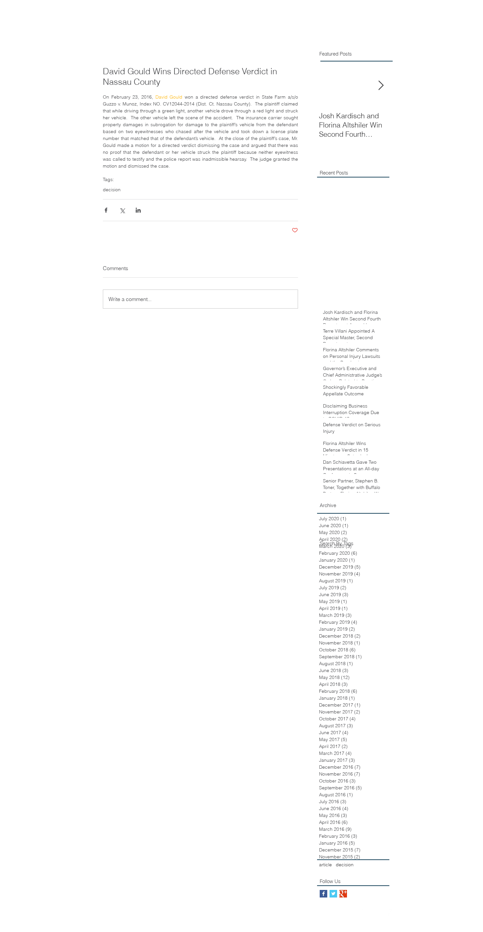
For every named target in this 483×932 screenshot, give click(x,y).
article (325, 865)
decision (112, 190)
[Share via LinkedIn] (138, 210)
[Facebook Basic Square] (323, 893)
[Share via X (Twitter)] (122, 210)
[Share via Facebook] (106, 210)
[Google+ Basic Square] (343, 893)
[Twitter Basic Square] (333, 893)
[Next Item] (381, 86)
